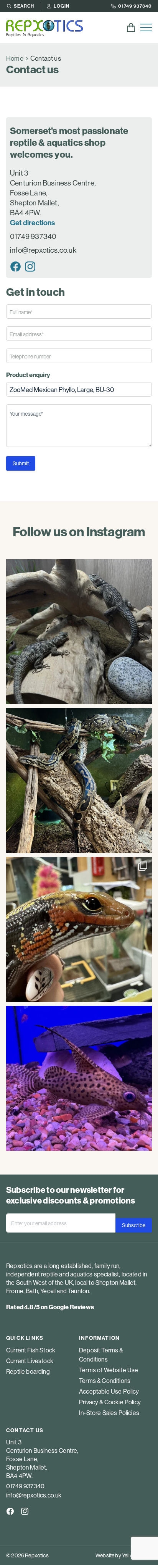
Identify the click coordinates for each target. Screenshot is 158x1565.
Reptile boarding (28, 1371)
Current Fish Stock (30, 1350)
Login (61, 6)
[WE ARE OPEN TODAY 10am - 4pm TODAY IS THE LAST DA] (79, 631)
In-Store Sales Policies (109, 1413)
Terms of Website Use (108, 1370)
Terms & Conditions (104, 1380)
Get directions (32, 222)
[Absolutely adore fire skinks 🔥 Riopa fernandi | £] (79, 929)
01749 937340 (135, 6)
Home (14, 58)
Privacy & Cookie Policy (110, 1402)
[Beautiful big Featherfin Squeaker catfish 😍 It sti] (79, 1078)
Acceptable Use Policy (109, 1391)
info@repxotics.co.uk (43, 250)
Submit (21, 463)
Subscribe (133, 1225)
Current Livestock (29, 1361)
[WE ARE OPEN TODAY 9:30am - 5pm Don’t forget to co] (79, 780)
